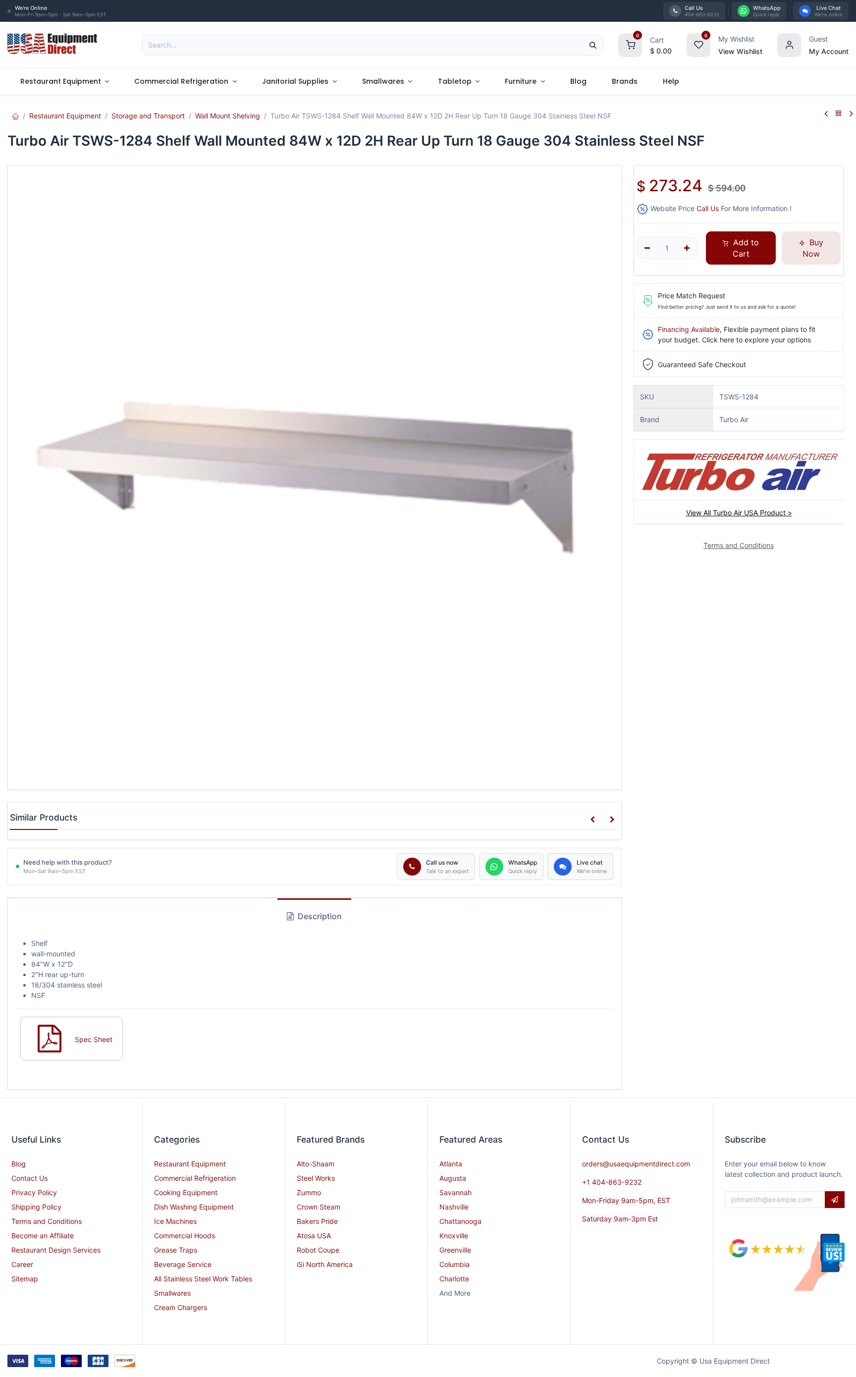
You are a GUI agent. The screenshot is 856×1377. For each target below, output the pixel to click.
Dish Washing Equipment (194, 1207)
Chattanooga (460, 1221)
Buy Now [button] (812, 247)
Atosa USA (314, 1235)
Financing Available (689, 329)
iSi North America (325, 1264)
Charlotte (454, 1278)
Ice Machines (175, 1221)
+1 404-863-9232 (612, 1182)
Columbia (454, 1264)
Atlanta (450, 1163)
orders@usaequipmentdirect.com (636, 1163)
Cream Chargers (180, 1307)
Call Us (707, 208)
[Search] (593, 45)
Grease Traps (175, 1250)
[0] (630, 44)
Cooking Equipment (185, 1192)
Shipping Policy (36, 1207)
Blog (18, 1163)
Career (22, 1264)
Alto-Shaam (315, 1163)
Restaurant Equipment (65, 115)
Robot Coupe (318, 1250)
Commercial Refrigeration (195, 1178)
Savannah (455, 1192)
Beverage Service (183, 1264)
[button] (592, 819)
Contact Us (29, 1178)
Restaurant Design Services (56, 1250)
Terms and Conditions (46, 1221)
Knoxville (453, 1235)
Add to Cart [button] (745, 247)
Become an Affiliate (42, 1235)
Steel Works (316, 1178)
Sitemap (24, 1278)
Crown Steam (318, 1207)
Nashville (454, 1207)
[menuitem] (64, 81)
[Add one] (687, 248)
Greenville (455, 1250)
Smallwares (172, 1293)
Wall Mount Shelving (227, 115)
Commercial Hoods (184, 1235)
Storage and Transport (148, 115)
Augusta (452, 1178)
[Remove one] (648, 248)
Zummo (309, 1192)
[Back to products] (839, 114)
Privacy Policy (34, 1192)
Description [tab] (319, 916)
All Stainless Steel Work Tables (203, 1278)
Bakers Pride (317, 1221)
